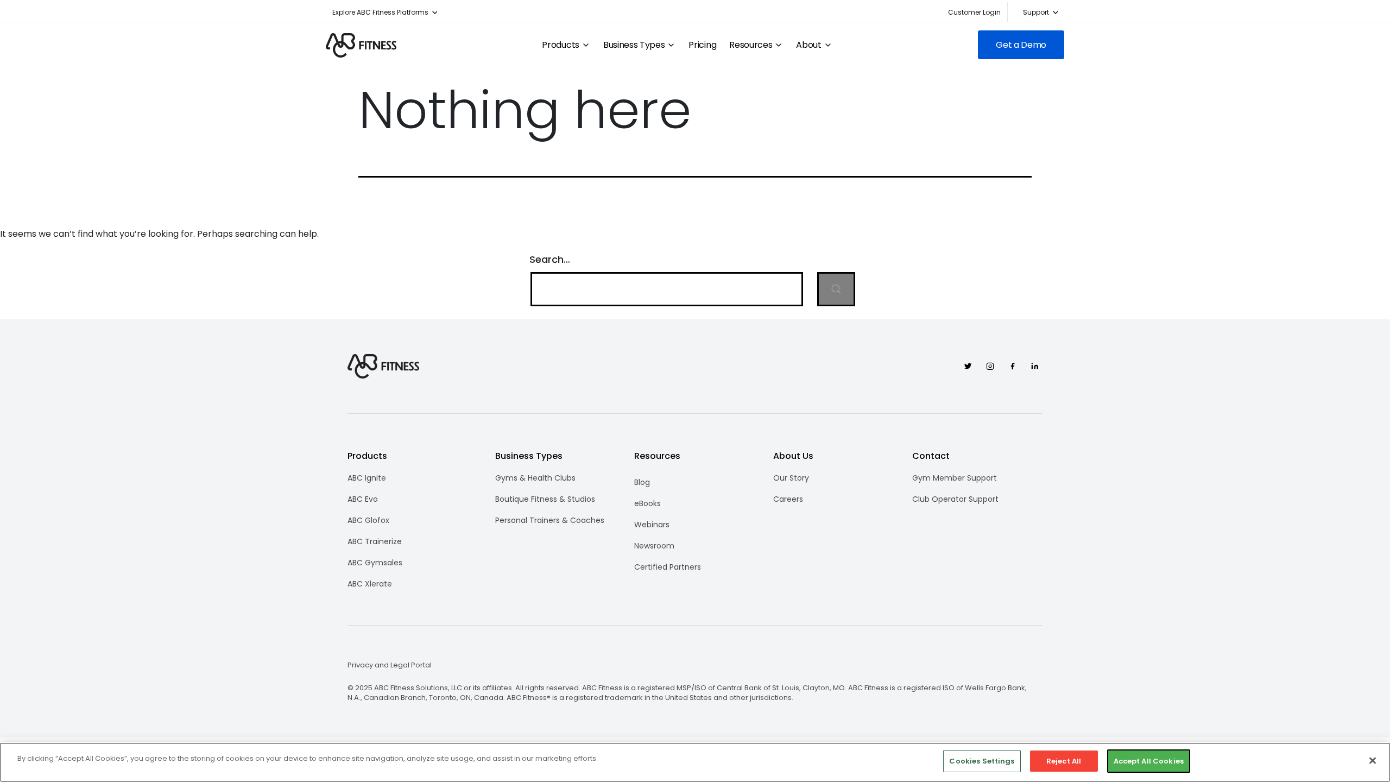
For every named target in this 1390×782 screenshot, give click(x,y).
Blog (642, 482)
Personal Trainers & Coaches (549, 520)
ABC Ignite (367, 477)
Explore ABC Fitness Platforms (380, 12)
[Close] (1373, 760)
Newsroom (654, 545)
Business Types (634, 45)
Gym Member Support (954, 477)
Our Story (791, 477)
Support (1036, 12)
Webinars (651, 524)
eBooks (647, 503)
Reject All (1063, 761)
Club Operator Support (955, 499)
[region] (695, 762)
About (808, 45)
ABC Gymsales (375, 562)
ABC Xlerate (370, 583)
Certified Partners (667, 567)
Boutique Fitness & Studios (545, 499)
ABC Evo (363, 499)
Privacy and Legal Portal (390, 665)
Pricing (702, 45)
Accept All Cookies (1149, 761)
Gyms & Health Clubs (535, 477)
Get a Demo (1021, 45)
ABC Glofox (368, 520)
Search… (549, 259)
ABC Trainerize (375, 541)
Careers (788, 499)
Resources (750, 45)
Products (560, 45)
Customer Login (974, 12)
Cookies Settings (981, 761)
